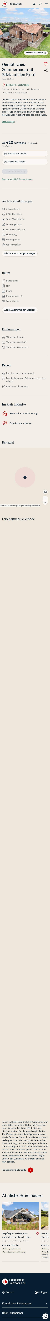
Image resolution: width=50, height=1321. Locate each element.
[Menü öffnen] (46, 4)
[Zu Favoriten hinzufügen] (46, 64)
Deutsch (10, 1292)
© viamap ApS (13, 506)
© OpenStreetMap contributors (29, 506)
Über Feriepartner (12, 1313)
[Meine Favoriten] (40, 4)
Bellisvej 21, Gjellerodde (17, 85)
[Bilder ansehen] (25, 33)
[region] (25, 477)
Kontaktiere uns (25, 179)
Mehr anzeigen (8, 122)
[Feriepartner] (12, 4)
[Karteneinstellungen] (45, 491)
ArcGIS (4, 506)
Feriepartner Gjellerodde (14, 1170)
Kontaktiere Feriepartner (17, 1303)
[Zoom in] (45, 498)
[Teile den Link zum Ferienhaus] (46, 70)
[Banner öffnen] (45, 1316)
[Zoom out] (45, 502)
